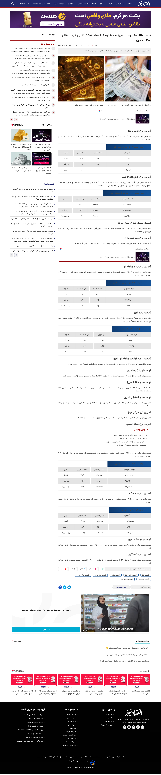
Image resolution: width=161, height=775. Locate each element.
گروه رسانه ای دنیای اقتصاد (33, 715)
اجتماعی (47, 3)
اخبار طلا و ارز (89, 45)
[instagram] (133, 727)
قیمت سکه (115, 575)
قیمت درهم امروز (126, 579)
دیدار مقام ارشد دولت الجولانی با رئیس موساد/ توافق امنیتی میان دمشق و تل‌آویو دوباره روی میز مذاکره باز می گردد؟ (33, 205)
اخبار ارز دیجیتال (70, 742)
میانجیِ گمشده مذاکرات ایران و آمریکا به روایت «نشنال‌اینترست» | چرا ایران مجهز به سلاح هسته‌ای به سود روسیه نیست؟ (31, 72)
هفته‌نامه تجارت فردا (35, 726)
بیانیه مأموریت (106, 725)
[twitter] (138, 727)
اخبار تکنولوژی (71, 732)
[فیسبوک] (60, 587)
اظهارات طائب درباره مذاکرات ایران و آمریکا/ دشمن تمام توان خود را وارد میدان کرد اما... (32, 225)
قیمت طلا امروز (143, 579)
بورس (110, 3)
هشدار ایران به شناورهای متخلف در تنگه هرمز (35, 85)
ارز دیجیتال (37, 3)
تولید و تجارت (59, 3)
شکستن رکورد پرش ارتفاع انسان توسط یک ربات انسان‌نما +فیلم (32, 251)
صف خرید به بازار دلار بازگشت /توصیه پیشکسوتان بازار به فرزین (126, 442)
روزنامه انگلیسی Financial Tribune (30, 730)
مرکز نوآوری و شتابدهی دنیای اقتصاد (30, 741)
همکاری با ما (107, 721)
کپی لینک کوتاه (145, 587)
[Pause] (83, 630)
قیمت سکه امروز (83, 575)
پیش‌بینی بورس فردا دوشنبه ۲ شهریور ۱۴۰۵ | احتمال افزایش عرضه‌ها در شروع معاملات (31, 79)
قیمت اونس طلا (131, 575)
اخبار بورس (72, 721)
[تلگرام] (69, 587)
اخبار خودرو (72, 728)
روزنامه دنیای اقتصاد (36, 718)
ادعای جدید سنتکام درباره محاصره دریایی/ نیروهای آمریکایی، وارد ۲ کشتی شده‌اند (31, 99)
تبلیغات (109, 714)
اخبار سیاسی (71, 718)
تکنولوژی (71, 3)
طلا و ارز (129, 3)
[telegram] (129, 727)
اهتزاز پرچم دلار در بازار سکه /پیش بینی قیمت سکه (130, 435)
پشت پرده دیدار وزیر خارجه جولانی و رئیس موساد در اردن (35, 246)
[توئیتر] (64, 587)
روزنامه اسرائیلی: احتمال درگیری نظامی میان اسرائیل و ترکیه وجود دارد (31, 106)
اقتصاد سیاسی (83, 3)
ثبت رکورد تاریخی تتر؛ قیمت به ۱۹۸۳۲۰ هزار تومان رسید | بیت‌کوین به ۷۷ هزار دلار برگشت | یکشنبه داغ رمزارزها (31, 113)
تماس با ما (108, 718)
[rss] (124, 727)
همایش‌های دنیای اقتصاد (34, 737)
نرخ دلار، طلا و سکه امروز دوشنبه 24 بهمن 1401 (132, 445)
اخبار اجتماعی (71, 738)
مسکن (102, 3)
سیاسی (119, 3)
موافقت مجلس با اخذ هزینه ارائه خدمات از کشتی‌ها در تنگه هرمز (32, 219)
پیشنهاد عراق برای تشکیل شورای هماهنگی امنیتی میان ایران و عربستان (33, 232)
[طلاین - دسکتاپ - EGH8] (80, 19)
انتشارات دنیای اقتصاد (35, 734)
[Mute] (86, 630)
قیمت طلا (145, 575)
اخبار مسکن (72, 725)
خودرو (94, 3)
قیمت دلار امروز (100, 575)
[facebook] (142, 727)
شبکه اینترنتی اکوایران (35, 722)
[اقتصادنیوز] (133, 712)
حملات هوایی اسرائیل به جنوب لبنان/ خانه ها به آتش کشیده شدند (33, 190)
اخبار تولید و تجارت (69, 735)
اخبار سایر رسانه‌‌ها (69, 745)
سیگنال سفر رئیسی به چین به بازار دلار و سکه (132, 439)
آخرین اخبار (48, 184)
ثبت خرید (46, 629)
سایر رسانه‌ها (24, 3)
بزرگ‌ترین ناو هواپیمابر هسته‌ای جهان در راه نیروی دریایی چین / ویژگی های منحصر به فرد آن (32, 198)
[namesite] (143, 3)
